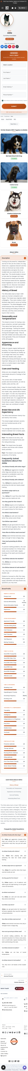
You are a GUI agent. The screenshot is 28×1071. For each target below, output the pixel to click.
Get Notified (14, 216)
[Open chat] (24, 1067)
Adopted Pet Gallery (4, 1048)
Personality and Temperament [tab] (14, 788)
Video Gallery (4, 1053)
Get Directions (7, 1010)
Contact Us (4, 1051)
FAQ (15, 119)
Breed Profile (9, 119)
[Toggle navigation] (2, 8)
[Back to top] (26, 988)
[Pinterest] (12, 1032)
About (2, 119)
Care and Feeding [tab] (14, 795)
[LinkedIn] (19, 1032)
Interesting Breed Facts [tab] (14, 798)
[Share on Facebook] (2, 46)
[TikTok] (8, 1032)
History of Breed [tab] (14, 785)
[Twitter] (15, 1032)
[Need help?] (3, 1067)
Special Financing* (4, 1042)
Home (2, 116)
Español (4, 1056)
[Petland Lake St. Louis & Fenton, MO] (7, 7)
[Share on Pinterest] (9, 46)
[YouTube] (10, 1032)
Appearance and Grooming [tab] (14, 791)
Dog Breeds (6, 116)
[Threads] (17, 1032)
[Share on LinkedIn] (5, 46)
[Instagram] (5, 1032)
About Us (3, 1045)
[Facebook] (3, 1032)
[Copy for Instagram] (13, 46)
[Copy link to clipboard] (17, 46)
